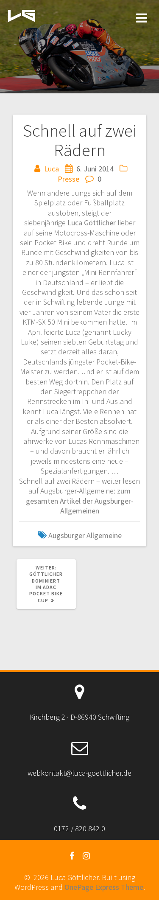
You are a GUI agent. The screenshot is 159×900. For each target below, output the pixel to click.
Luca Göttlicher (92, 222)
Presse (68, 179)
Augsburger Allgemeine (85, 535)
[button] (21, 16)
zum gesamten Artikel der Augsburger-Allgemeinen (80, 501)
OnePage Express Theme (103, 887)
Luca (51, 169)
